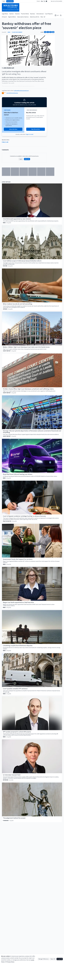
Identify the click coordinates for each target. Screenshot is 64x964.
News (9, 32)
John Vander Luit (8, 68)
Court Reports (49, 14)
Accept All (59, 959)
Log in (20, 159)
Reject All (53, 959)
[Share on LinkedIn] (45, 32)
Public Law (5, 142)
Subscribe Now (10, 1)
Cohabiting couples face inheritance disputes (17, 645)
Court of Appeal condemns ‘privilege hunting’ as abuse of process (24, 516)
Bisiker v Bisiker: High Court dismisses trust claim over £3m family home (26, 347)
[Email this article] (53, 32)
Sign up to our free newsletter (56, 1)
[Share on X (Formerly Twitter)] (48, 32)
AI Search (4, 17)
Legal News (5, 14)
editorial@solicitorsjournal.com (21, 90)
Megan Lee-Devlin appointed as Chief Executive (18, 602)
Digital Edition (12, 17)
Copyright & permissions (12, 93)
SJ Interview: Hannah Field (11, 775)
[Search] (60, 15)
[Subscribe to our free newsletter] (46, 1)
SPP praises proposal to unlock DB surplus (17, 732)
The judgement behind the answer (14, 818)
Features (17, 14)
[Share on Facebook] (50, 32)
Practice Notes (25, 14)
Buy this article (35, 129)
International (40, 14)
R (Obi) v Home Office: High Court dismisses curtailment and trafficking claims (28, 389)
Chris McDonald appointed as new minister (17, 219)
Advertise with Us (34, 17)
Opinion (11, 14)
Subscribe (27, 159)
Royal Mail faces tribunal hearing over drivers (17, 474)
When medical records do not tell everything (17, 304)
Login (4, 1)
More (42, 17)
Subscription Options (23, 17)
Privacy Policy (10, 962)
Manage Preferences (44, 959)
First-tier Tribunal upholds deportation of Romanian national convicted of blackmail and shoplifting (32, 432)
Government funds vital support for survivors (17, 559)
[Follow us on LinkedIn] (42, 1)
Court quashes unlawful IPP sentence (15, 689)
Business (32, 14)
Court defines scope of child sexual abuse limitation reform (22, 261)
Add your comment (17, 32)
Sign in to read (29, 134)
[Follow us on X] (44, 1)
